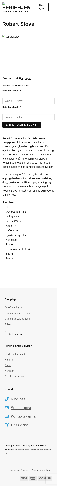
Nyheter (9, 370)
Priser (8, 324)
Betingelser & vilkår (18, 470)
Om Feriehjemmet (15, 354)
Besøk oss (20, 425)
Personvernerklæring (41, 470)
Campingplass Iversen (17, 313)
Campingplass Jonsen (17, 318)
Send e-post (21, 408)
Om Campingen (13, 307)
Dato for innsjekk (12, 90)
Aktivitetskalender (15, 376)
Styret (8, 365)
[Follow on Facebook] (6, 461)
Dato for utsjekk (11, 107)
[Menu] (53, 7)
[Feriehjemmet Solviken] (16, 7)
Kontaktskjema (23, 416)
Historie (9, 359)
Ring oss (18, 399)
